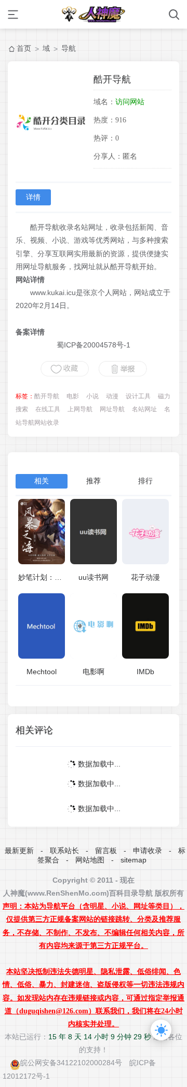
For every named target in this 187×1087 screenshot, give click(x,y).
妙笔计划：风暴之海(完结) (60, 577)
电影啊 (93, 671)
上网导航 (80, 409)
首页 (24, 48)
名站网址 (144, 409)
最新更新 (19, 850)
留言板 (106, 850)
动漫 (112, 396)
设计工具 (138, 396)
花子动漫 (145, 577)
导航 (68, 48)
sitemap (133, 860)
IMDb (145, 671)
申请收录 (147, 850)
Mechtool (41, 671)
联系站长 (64, 850)
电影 (72, 396)
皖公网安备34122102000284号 (71, 1062)
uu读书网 (93, 577)
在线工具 (47, 409)
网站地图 (89, 860)
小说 (92, 396)
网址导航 (112, 409)
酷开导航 (46, 396)
